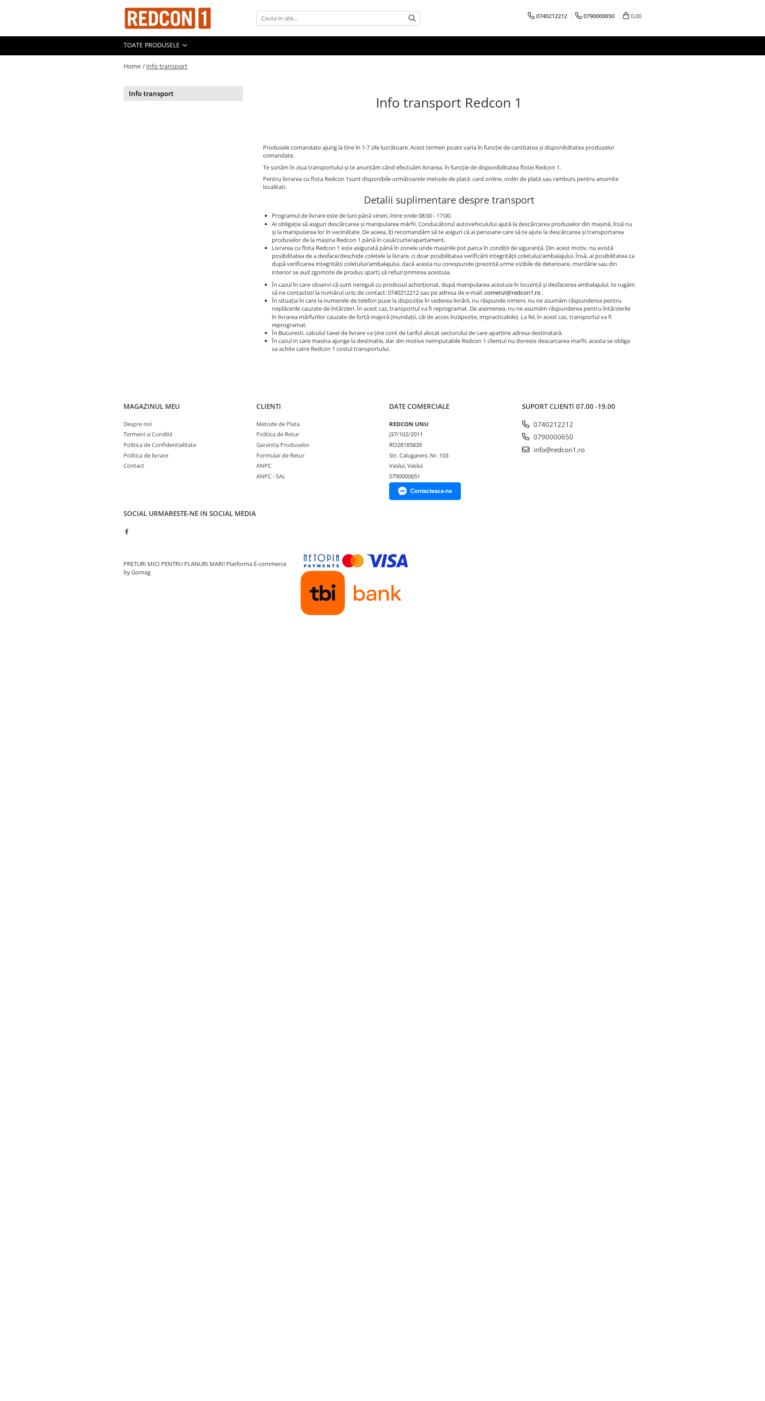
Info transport (166, 66)
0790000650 (552, 436)
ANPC (263, 466)
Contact (134, 466)
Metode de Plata (278, 424)
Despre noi (138, 424)
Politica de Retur (277, 434)
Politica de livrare (146, 455)
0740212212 (552, 424)
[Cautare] (412, 18)
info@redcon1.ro (558, 449)
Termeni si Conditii (148, 434)
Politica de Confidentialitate (160, 445)
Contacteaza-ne (431, 491)
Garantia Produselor (282, 445)
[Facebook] (126, 531)
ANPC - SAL (271, 476)
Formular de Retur (280, 455)
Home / (134, 66)
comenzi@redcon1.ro (512, 292)
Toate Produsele (153, 45)
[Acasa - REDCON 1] (168, 18)
